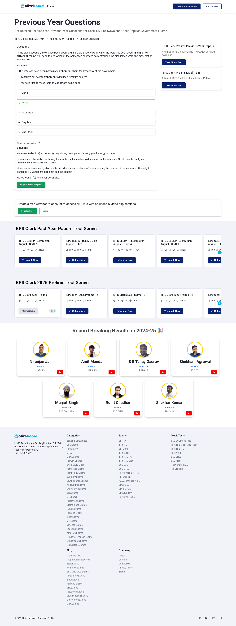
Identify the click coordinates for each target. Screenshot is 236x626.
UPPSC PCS (125, 489)
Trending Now (74, 555)
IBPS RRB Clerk (126, 461)
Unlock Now (31, 260)
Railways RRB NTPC (129, 473)
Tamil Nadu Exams (76, 473)
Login (45, 211)
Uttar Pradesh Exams (77, 595)
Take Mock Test (173, 62)
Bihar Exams (73, 517)
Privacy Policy (126, 567)
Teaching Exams (75, 529)
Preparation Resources (78, 559)
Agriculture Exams (76, 485)
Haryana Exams (75, 513)
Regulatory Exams (76, 575)
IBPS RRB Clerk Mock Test (184, 445)
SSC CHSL (124, 469)
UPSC (69, 453)
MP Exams (72, 521)
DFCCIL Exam (125, 493)
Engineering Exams (76, 489)
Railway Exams (74, 461)
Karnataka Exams (75, 469)
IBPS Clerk (124, 453)
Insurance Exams (75, 567)
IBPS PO (123, 445)
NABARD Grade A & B (129, 481)
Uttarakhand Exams (77, 505)
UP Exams (72, 497)
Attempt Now (28, 311)
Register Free (212, 6)
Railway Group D (127, 497)
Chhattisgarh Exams (77, 541)
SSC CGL (123, 465)
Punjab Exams (74, 509)
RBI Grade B (125, 477)
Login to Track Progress (186, 6)
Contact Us (124, 563)
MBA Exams (73, 457)
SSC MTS (176, 461)
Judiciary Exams (75, 477)
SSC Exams (72, 445)
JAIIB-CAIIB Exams (76, 465)
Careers (123, 559)
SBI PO (122, 440)
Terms (122, 571)
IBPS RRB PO (125, 457)
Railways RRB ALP (180, 465)
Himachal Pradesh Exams (79, 537)
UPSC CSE (124, 485)
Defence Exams (75, 525)
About (122, 555)
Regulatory (72, 449)
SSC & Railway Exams (78, 571)
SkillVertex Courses (76, 545)
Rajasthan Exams (75, 501)
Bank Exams (73, 563)
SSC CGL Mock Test (181, 440)
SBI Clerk (123, 449)
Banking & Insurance (77, 440)
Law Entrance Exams (77, 481)
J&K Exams (72, 493)
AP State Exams (75, 533)
